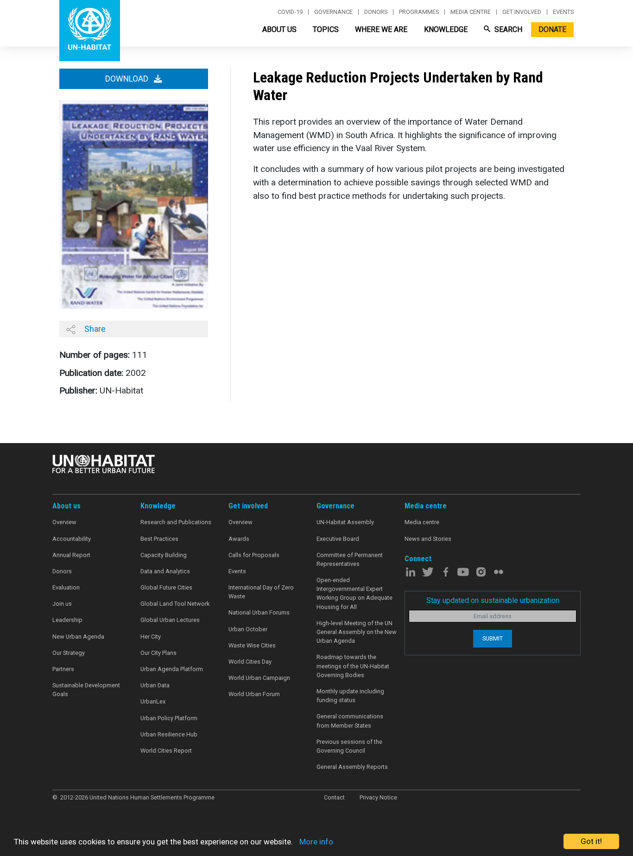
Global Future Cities (166, 587)
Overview (64, 522)
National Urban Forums (259, 612)
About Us (279, 29)
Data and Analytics (165, 571)
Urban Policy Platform (168, 718)
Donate (552, 29)
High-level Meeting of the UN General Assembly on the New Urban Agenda (356, 632)
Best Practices (159, 538)
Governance (333, 12)
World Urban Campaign (259, 677)
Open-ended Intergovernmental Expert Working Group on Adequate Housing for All (354, 593)
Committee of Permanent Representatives (349, 559)
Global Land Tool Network (174, 603)
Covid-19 (290, 12)
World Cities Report (166, 750)
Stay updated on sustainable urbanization (492, 600)
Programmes (419, 12)
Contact (334, 797)
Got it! (591, 841)
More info (316, 841)
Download (127, 78)
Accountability (71, 538)
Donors (375, 12)
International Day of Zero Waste (261, 592)
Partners (63, 669)
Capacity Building (163, 555)
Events (563, 12)
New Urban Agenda (78, 636)
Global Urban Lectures (170, 619)
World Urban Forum (254, 694)
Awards (238, 538)
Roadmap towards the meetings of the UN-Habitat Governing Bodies (352, 665)
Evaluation (66, 587)
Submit (492, 638)
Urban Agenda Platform (171, 669)
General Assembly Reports (352, 766)
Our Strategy (68, 652)
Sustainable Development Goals (86, 689)
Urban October (247, 629)
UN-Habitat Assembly (345, 522)
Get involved (521, 12)
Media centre (470, 12)
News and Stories (428, 538)
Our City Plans (158, 652)
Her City (150, 636)
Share (94, 329)
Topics (326, 29)
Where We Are (381, 29)
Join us (62, 603)
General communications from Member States (349, 721)
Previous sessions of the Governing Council (349, 746)
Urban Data (155, 685)
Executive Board (337, 538)
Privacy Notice (378, 797)
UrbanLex (152, 701)
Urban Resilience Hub (168, 734)
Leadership (67, 619)
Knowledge (446, 29)
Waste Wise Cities (252, 645)
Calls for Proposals (253, 555)
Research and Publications (175, 522)
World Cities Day (250, 661)
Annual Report (71, 555)
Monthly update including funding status (350, 696)
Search (507, 29)
